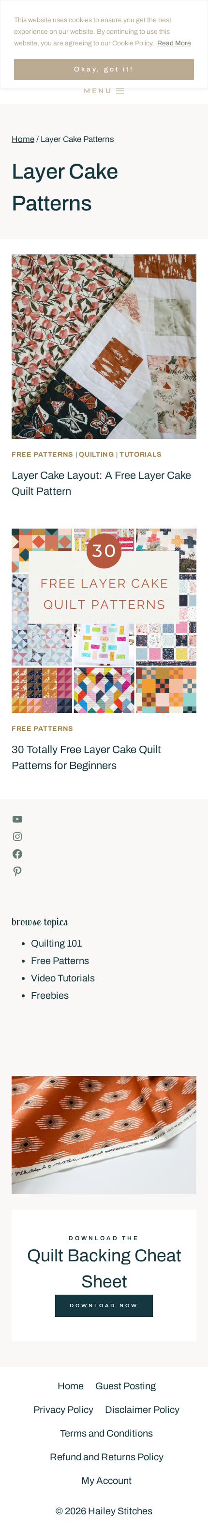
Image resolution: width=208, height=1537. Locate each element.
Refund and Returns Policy (106, 1457)
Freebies (50, 995)
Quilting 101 (56, 943)
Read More (174, 43)
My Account (106, 1480)
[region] (104, 44)
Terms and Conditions (106, 1433)
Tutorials (140, 454)
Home (71, 1386)
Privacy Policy (63, 1409)
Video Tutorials (63, 978)
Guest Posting (125, 1386)
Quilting (96, 454)
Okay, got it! (104, 69)
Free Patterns (43, 454)
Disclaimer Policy (142, 1409)
